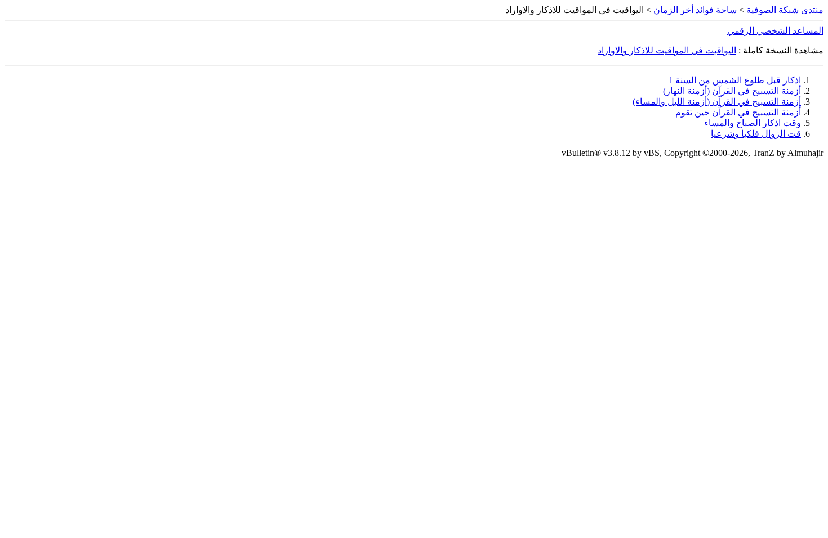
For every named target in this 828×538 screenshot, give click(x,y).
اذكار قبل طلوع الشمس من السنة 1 (735, 80)
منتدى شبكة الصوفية (784, 10)
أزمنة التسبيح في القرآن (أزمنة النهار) (732, 91)
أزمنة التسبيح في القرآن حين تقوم (738, 112)
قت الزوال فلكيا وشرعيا (756, 133)
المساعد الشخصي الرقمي (775, 30)
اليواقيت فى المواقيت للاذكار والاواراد (667, 50)
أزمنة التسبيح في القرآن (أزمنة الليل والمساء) (717, 101)
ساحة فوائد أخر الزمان (695, 10)
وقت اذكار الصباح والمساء (752, 123)
